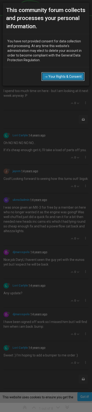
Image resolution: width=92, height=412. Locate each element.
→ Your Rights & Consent (63, 76)
